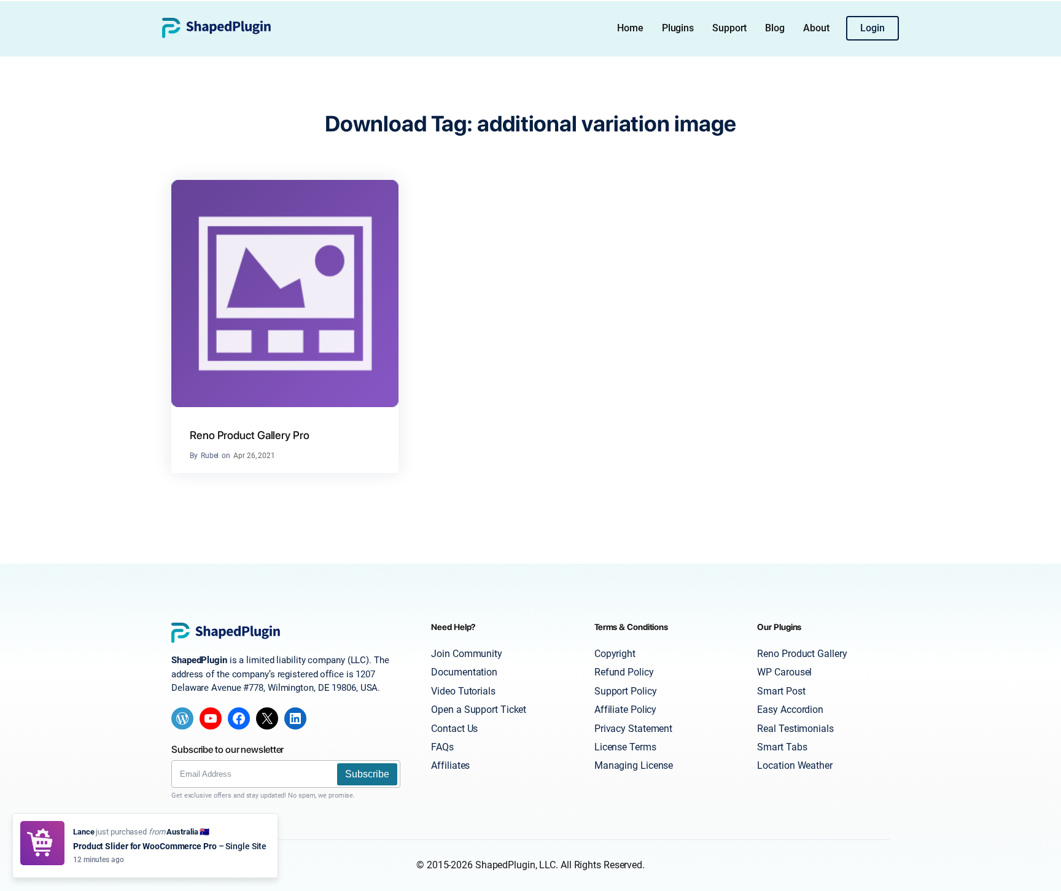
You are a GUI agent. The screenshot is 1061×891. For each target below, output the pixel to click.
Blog (775, 28)
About (816, 28)
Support (729, 28)
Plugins (678, 28)
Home (630, 28)
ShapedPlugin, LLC (515, 865)
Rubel (210, 455)
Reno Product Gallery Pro (249, 435)
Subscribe (367, 774)
